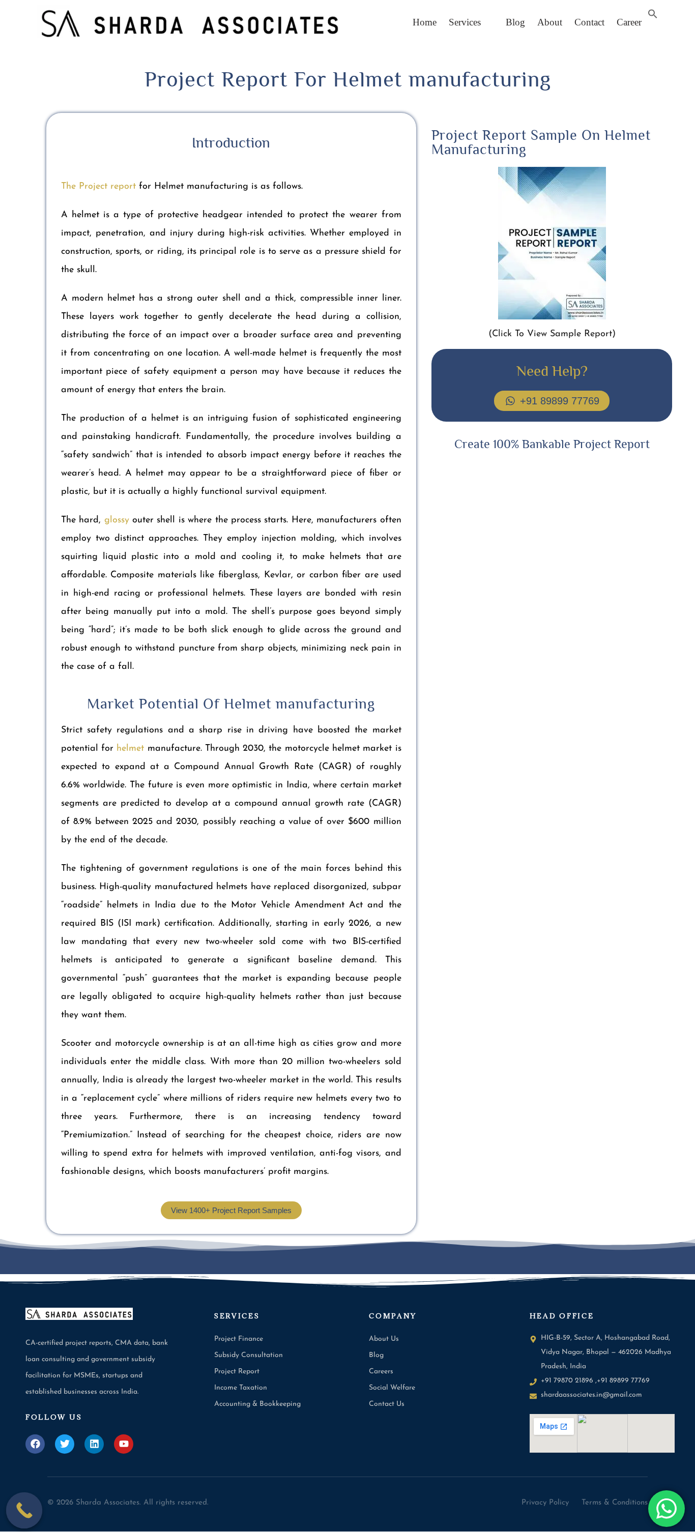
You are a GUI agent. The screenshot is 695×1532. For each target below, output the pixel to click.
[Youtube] (123, 1444)
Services (465, 22)
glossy (116, 520)
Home (425, 22)
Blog (511, 22)
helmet (130, 748)
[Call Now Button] (24, 1510)
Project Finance (238, 1339)
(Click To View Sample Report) (552, 334)
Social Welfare (392, 1388)
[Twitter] (64, 1444)
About (549, 22)
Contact (589, 22)
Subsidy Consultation (248, 1355)
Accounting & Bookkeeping (257, 1404)
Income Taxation (240, 1388)
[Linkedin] (94, 1444)
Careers (381, 1371)
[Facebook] (35, 1444)
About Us (384, 1339)
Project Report (236, 1371)
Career (629, 22)
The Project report (98, 186)
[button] (467, 22)
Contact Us (386, 1404)
